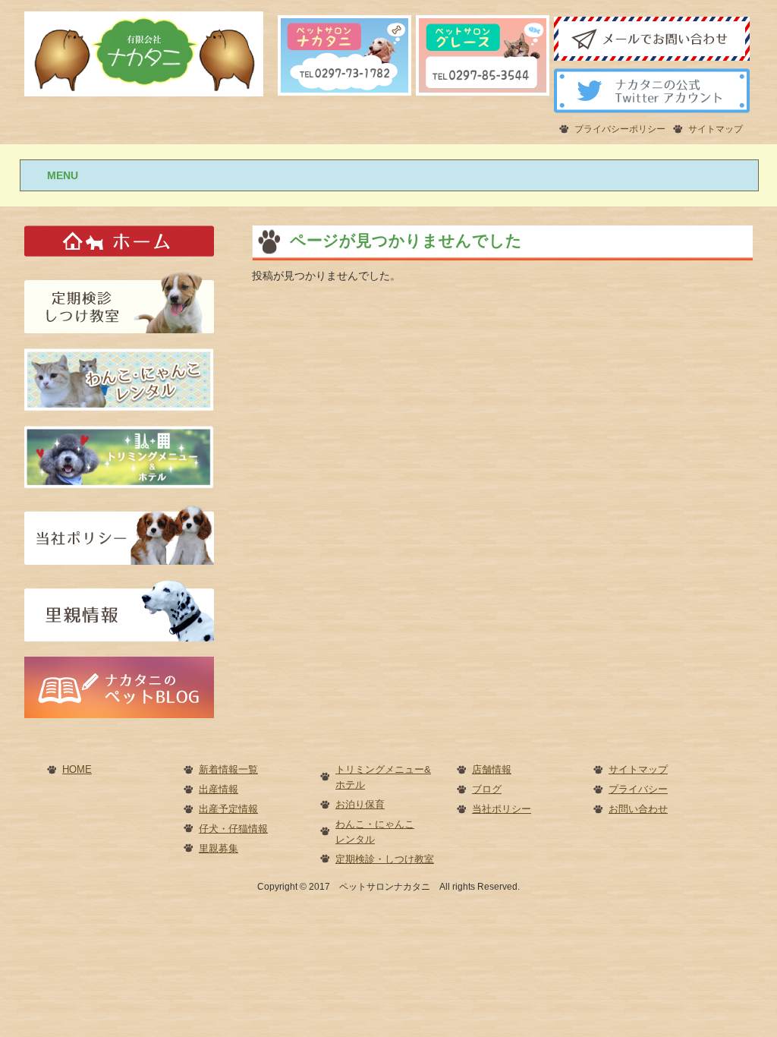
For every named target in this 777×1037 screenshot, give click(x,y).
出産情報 (218, 789)
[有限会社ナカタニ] (143, 52)
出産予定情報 (228, 809)
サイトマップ (715, 129)
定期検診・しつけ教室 (384, 859)
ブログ (487, 789)
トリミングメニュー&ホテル (383, 777)
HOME (77, 769)
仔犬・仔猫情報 (233, 828)
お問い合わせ (638, 809)
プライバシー (638, 789)
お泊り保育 (360, 804)
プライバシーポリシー (619, 129)
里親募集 (218, 848)
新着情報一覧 (228, 769)
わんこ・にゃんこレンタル (374, 831)
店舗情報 (491, 769)
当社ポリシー (501, 809)
